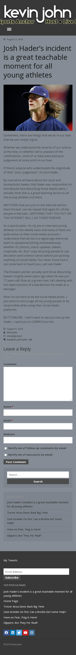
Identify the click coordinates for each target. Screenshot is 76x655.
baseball (11, 339)
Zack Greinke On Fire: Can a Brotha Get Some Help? (35, 612)
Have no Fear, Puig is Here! (23, 529)
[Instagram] (32, 632)
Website (9, 434)
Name (8, 406)
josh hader (22, 339)
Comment (10, 364)
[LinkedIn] (13, 632)
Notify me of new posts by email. (30, 454)
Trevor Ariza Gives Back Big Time (27, 512)
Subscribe (11, 577)
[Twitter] (19, 632)
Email (8, 420)
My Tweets (10, 560)
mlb (30, 339)
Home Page (11, 601)
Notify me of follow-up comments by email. (37, 448)
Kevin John (12, 332)
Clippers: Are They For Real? (24, 535)
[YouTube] (25, 632)
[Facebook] (6, 632)
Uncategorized (14, 336)
